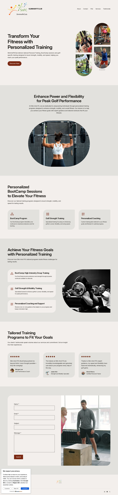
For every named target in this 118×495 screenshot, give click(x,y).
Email (16, 414)
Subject (16, 423)
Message (17, 433)
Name (16, 404)
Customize (7, 488)
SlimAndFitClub (35, 9)
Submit (18, 457)
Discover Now (14, 63)
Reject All (16, 488)
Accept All (25, 488)
